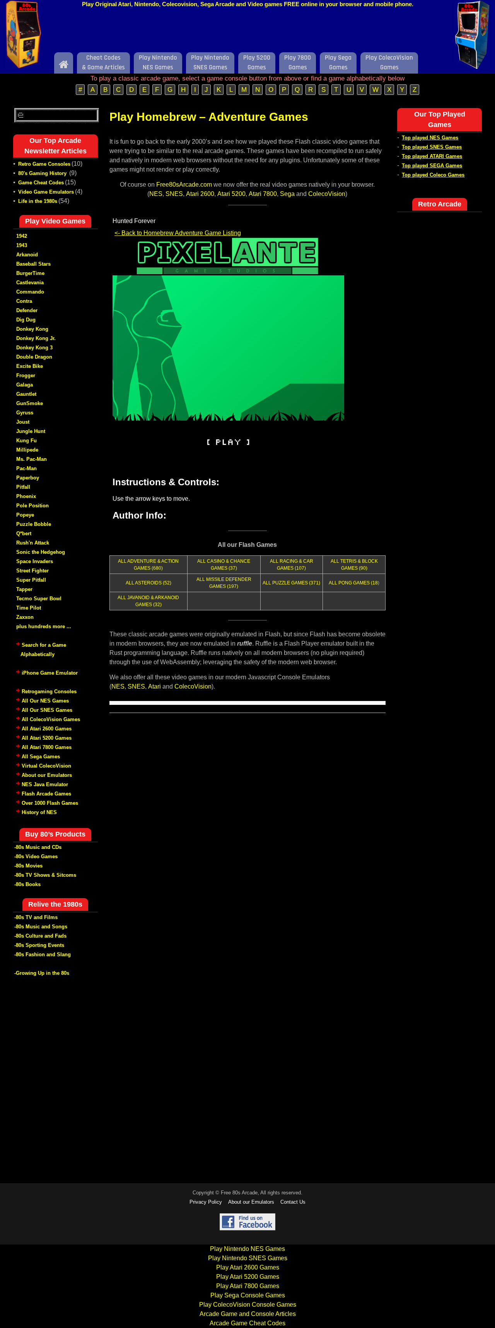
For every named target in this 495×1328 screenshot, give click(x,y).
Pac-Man (26, 468)
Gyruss (24, 413)
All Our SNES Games (47, 710)
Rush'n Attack (32, 543)
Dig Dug (26, 320)
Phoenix (26, 496)
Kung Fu (26, 440)
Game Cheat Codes (41, 183)
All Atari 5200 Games (47, 738)
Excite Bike (29, 366)
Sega (287, 194)
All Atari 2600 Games (47, 729)
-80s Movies (28, 866)
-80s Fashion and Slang (42, 954)
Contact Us (293, 1202)
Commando (30, 292)
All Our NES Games (45, 701)
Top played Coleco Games (433, 175)
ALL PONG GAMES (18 (353, 583)
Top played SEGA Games (432, 165)
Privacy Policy (205, 1202)
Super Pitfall (31, 580)
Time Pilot (28, 608)
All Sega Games (41, 756)
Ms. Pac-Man (31, 459)
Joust (22, 422)
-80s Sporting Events (39, 945)
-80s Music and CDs (37, 847)
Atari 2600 (200, 194)
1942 (21, 236)
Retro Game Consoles (44, 164)
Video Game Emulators (46, 192)
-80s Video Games (36, 856)
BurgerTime (30, 273)
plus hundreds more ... (43, 626)
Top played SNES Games (432, 147)
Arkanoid (27, 255)
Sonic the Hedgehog (40, 552)
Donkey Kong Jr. (36, 338)
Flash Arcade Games (46, 794)
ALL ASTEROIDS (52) (148, 583)
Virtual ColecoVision (46, 766)
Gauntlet (26, 394)
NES (155, 194)
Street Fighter (32, 571)
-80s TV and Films (36, 917)
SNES (174, 194)
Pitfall (23, 487)
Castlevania (30, 282)
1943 (21, 245)
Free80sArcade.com (184, 184)
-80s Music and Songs (40, 926)
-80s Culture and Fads (40, 936)
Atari (154, 686)
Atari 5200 (231, 194)
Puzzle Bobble (33, 524)
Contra (24, 301)
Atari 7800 (263, 194)
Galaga (24, 385)
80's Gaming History (43, 173)
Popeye (25, 515)
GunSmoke (29, 403)
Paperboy (27, 478)
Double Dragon (34, 357)
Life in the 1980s (37, 201)
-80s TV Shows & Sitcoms (45, 875)
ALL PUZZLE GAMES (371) (291, 583)
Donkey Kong (32, 329)
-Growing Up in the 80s (41, 973)
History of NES (39, 812)
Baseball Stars (33, 264)
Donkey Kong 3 (34, 347)
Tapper (24, 589)
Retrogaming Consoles (49, 691)
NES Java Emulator (45, 784)
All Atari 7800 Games (47, 747)
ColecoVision (326, 194)
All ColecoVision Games (51, 719)
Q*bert (23, 533)
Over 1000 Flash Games (50, 803)
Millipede (27, 450)
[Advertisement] (247, 32)
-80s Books (27, 884)
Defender (27, 310)
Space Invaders (34, 561)
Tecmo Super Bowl (38, 598)
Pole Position (32, 506)
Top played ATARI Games (432, 156)
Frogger (25, 375)
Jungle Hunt (30, 431)
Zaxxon (25, 617)
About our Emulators (47, 775)
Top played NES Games (430, 138)
